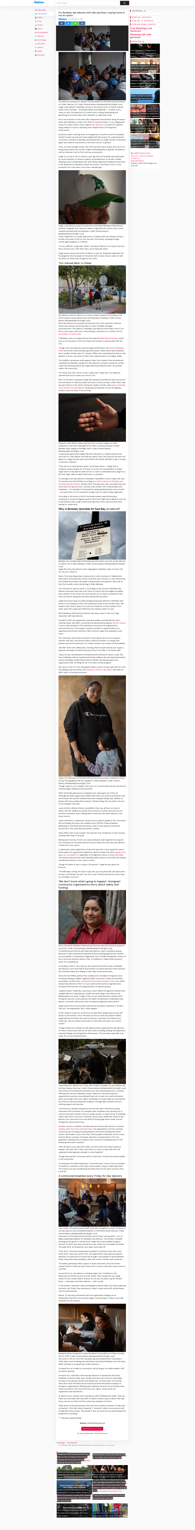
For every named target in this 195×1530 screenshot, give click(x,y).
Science (40, 47)
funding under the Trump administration (75, 1129)
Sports (39, 29)
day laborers (97, 125)
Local (39, 21)
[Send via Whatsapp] (75, 23)
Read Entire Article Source (92, 1429)
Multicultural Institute (109, 338)
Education (41, 44)
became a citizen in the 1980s (99, 670)
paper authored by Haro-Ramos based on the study (97, 981)
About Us (134, 156)
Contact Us (135, 158)
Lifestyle (40, 36)
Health (39, 51)
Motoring (40, 55)
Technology (41, 40)
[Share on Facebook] (61, 23)
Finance (40, 25)
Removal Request (137, 161)
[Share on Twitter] (68, 23)
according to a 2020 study (69, 334)
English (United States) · (142, 153)
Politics (40, 17)
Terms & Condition (146, 156)
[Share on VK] (82, 23)
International (42, 14)
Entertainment (42, 32)
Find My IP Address (143, 21)
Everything (41, 10)
